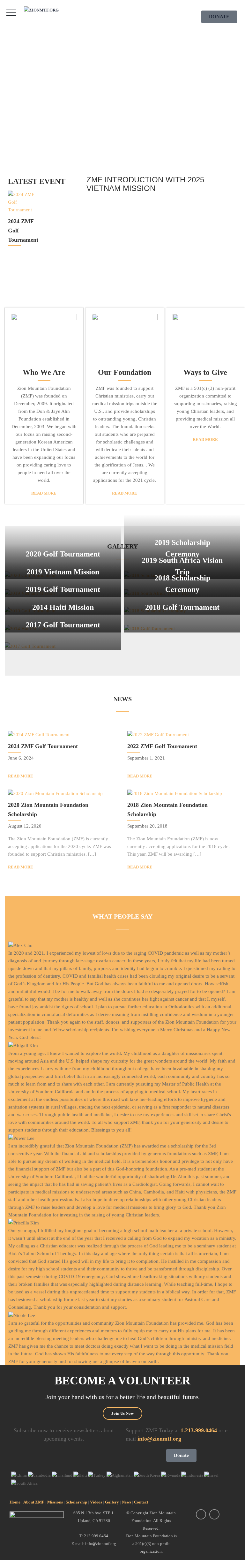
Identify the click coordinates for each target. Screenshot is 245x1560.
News (126, 1502)
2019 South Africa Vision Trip (182, 566)
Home (15, 1502)
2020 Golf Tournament (63, 554)
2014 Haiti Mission (63, 607)
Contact (141, 1502)
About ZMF (33, 1502)
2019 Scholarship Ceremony (182, 548)
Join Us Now (122, 1413)
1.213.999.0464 (199, 1430)
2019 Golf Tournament (63, 589)
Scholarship (76, 1502)
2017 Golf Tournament (63, 625)
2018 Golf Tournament (182, 607)
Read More (43, 493)
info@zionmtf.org (159, 1438)
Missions (55, 1502)
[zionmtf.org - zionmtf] (50, 10)
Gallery (112, 1502)
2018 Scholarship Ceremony (182, 584)
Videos (96, 1502)
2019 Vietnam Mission (63, 572)
